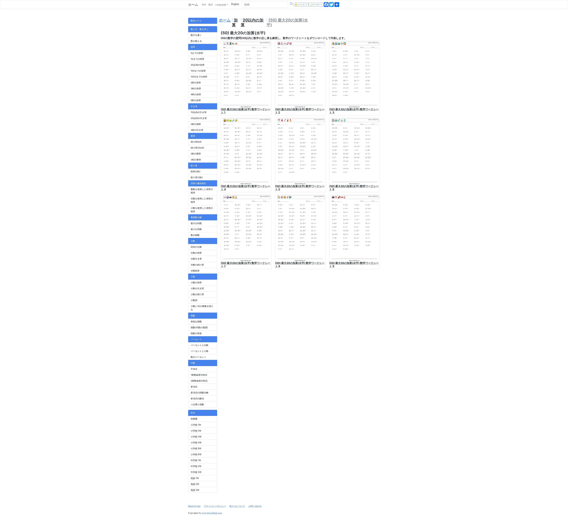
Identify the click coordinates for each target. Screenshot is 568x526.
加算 (193, 47)
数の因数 (195, 235)
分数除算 (195, 270)
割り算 (194, 165)
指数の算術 (196, 333)
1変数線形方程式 (199, 374)
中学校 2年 (196, 466)
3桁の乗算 (196, 159)
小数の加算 (196, 282)
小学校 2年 (196, 430)
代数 (193, 363)
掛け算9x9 (196, 141)
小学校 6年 (196, 454)
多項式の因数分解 (199, 392)
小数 (193, 276)
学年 (204, 4)
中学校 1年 (196, 460)
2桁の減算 (196, 124)
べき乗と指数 (197, 404)
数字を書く (196, 35)
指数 (193, 315)
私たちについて (237, 506)
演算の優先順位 (198, 183)
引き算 (194, 106)
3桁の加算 (196, 88)
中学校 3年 (196, 472)
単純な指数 (196, 321)
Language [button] (220, 4)
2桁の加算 (196, 82)
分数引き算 (196, 258)
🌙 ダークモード (316, 5)
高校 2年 (195, 484)
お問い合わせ (255, 506)
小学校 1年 (196, 424)
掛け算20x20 (197, 147)
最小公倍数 (196, 229)
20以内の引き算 (199, 118)
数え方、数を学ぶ (199, 29)
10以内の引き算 (198, 112)
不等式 (194, 369)
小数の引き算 (197, 288)
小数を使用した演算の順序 (202, 210)
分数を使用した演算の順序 (202, 200)
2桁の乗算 (196, 153)
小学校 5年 (196, 448)
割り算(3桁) (197, 177)
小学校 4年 (196, 442)
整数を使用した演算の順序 (202, 191)
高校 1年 (195, 478)
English (235, 4)
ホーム (193, 5)
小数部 (194, 300)
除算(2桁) (195, 171)
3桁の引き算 (197, 130)
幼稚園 (194, 418)
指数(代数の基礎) (199, 327)
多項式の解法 (197, 398)
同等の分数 (196, 246)
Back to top (194, 506)
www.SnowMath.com (212, 512)
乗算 (193, 135)
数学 (211, 4)
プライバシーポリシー (215, 506)
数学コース (196, 20)
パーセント (196, 339)
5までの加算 (197, 53)
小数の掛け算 (197, 294)
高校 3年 (195, 490)
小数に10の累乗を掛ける (202, 308)
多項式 (194, 386)
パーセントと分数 (199, 345)
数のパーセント (198, 357)
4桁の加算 (196, 94)
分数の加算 (196, 252)
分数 (193, 241)
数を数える (196, 41)
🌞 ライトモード (301, 5)
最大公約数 (196, 223)
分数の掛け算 (197, 264)
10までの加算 (197, 58)
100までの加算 (198, 70)
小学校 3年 (196, 436)
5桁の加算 (196, 100)
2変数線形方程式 (199, 380)
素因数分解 (196, 217)
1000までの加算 (199, 76)
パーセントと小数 (199, 351)
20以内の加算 (198, 64)
